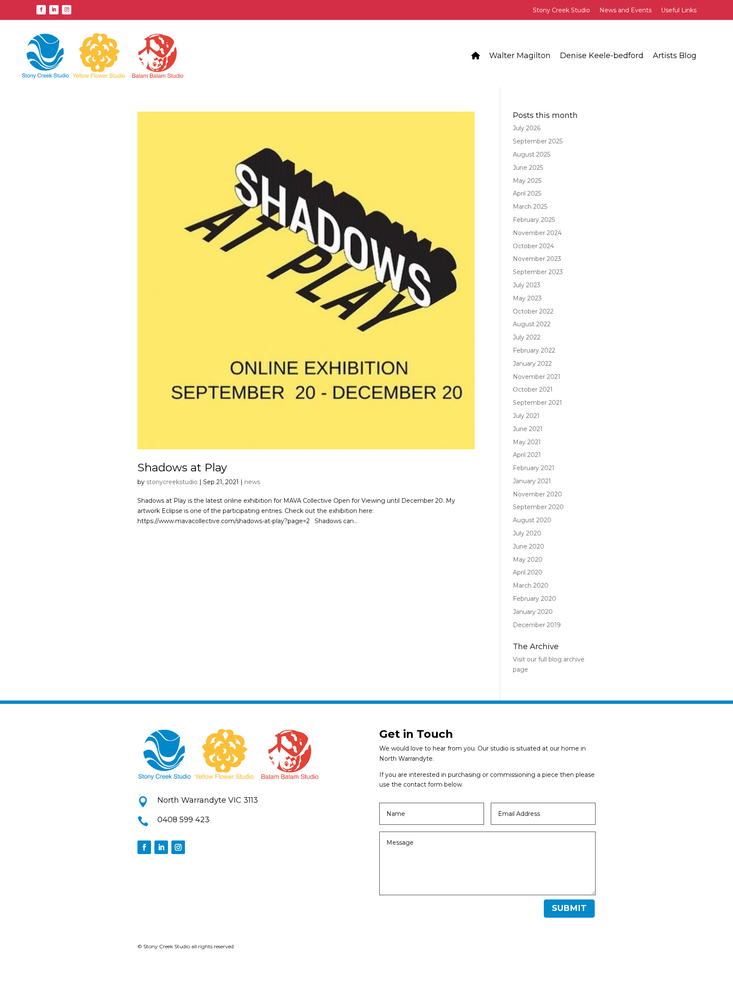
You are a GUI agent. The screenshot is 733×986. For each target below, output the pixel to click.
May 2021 (527, 442)
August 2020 (532, 520)
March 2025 (530, 206)
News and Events (625, 10)
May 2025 (527, 181)
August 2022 (532, 324)
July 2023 (526, 285)
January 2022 (532, 363)
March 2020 (530, 585)
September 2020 (538, 507)
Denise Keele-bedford (601, 55)
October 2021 (533, 389)
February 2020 (534, 598)
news (252, 482)
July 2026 (526, 128)
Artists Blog (675, 55)
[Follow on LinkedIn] (54, 9)
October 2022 (533, 311)
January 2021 (532, 481)
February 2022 (534, 350)
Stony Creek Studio (561, 10)
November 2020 (537, 494)
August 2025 (531, 154)
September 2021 (537, 402)
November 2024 (537, 233)
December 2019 (537, 625)
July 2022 (526, 337)
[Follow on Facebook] (41, 9)
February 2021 (533, 468)
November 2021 (536, 377)
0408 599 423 (183, 819)
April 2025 (527, 193)
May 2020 (528, 559)
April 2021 (527, 455)
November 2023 (537, 259)
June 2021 (528, 429)
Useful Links (679, 10)
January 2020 (533, 612)
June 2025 (528, 167)
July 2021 (526, 416)
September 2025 (537, 141)
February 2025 (534, 220)
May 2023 (527, 298)
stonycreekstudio (172, 482)
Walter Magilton (520, 55)
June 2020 (528, 546)
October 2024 (533, 246)
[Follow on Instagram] (66, 9)
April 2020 (528, 572)
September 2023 (538, 272)
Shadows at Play (182, 467)
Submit (569, 908)
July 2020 (527, 533)
